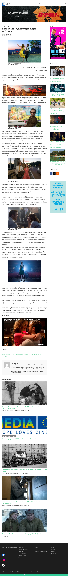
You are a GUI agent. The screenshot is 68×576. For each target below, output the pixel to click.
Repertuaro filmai (23, 26)
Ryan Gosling (5, 356)
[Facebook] (51, 173)
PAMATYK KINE (45, 3)
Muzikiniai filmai (14, 26)
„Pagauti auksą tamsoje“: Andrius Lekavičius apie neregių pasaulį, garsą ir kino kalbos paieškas (58, 163)
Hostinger (6, 571)
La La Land (31, 354)
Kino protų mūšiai (21, 551)
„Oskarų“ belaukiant (21, 557)
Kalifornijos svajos (25, 354)
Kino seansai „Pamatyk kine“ (23, 549)
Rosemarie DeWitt (37, 354)
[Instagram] (54, 173)
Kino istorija (21, 3)
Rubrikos (29, 3)
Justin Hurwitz (18, 354)
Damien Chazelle (6, 354)
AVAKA (36, 549)
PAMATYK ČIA (51, 3)
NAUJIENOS (15, 3)
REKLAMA (55, 0)
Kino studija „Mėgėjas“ (22, 555)
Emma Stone (12, 354)
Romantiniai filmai (31, 26)
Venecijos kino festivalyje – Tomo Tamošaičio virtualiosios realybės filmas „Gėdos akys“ (57, 94)
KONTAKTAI (64, 0)
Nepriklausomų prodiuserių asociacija (41, 551)
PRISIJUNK (59, 0)
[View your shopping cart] (63, 4)
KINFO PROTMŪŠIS (36, 3)
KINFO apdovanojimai (22, 553)
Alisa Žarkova (14, 363)
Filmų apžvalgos (6, 26)
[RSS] (57, 173)
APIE (57, 3)
